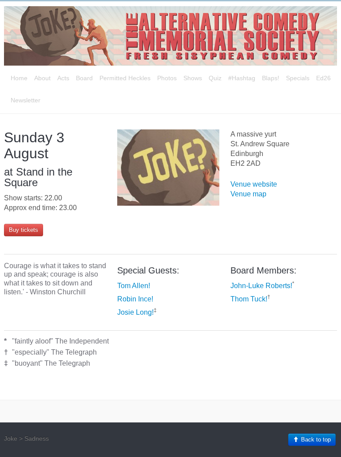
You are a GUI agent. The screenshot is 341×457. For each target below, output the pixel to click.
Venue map (248, 194)
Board (84, 78)
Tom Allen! (133, 285)
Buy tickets (23, 230)
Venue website (253, 184)
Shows (192, 78)
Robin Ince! (135, 299)
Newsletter (25, 100)
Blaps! (270, 78)
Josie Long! (135, 312)
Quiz (215, 78)
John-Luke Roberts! (261, 285)
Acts (63, 78)
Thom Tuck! (248, 299)
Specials (297, 78)
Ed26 (323, 78)
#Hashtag (241, 78)
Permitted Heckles (125, 78)
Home (19, 78)
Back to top (315, 439)
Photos (167, 78)
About (42, 78)
